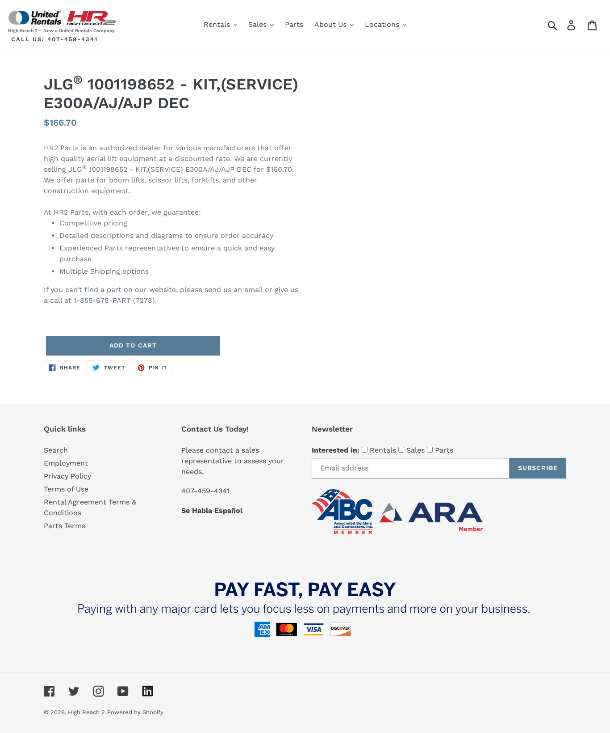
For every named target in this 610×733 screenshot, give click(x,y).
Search (56, 450)
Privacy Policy (67, 476)
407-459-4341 (72, 39)
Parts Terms (64, 525)
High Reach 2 (86, 712)
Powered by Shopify (135, 712)
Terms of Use (66, 489)
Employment (66, 463)
